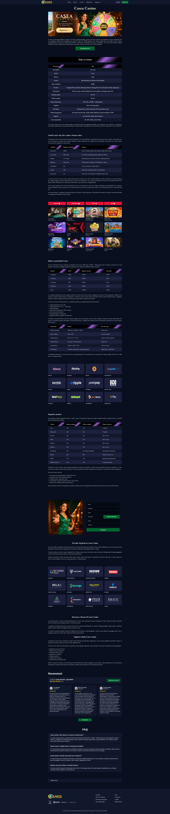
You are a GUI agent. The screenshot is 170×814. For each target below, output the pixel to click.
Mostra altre (85, 719)
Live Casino (75, 203)
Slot (112, 203)
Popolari (56, 203)
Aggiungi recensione (114, 680)
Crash (93, 203)
